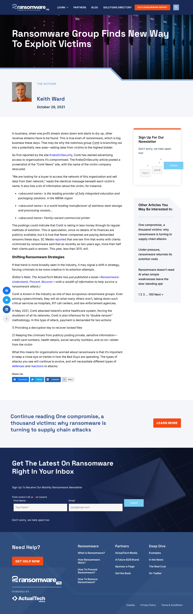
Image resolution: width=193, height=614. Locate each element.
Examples (155, 553)
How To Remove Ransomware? (88, 581)
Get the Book (123, 573)
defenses (18, 366)
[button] (176, 7)
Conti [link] (95, 143)
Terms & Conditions (171, 605)
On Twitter (155, 573)
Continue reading (58, 423)
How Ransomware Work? (89, 561)
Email (156, 163)
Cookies (130, 605)
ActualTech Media (126, 553)
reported (60, 239)
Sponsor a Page (124, 566)
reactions (37, 366)
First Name (144, 165)
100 (151, 294)
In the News (156, 559)
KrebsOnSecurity (60, 155)
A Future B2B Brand (127, 559)
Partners (79, 7)
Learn (61, 7)
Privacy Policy (148, 605)
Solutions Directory (117, 7)
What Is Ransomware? (91, 553)
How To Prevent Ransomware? (87, 571)
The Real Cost (157, 566)
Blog (94, 7)
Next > (158, 294)
